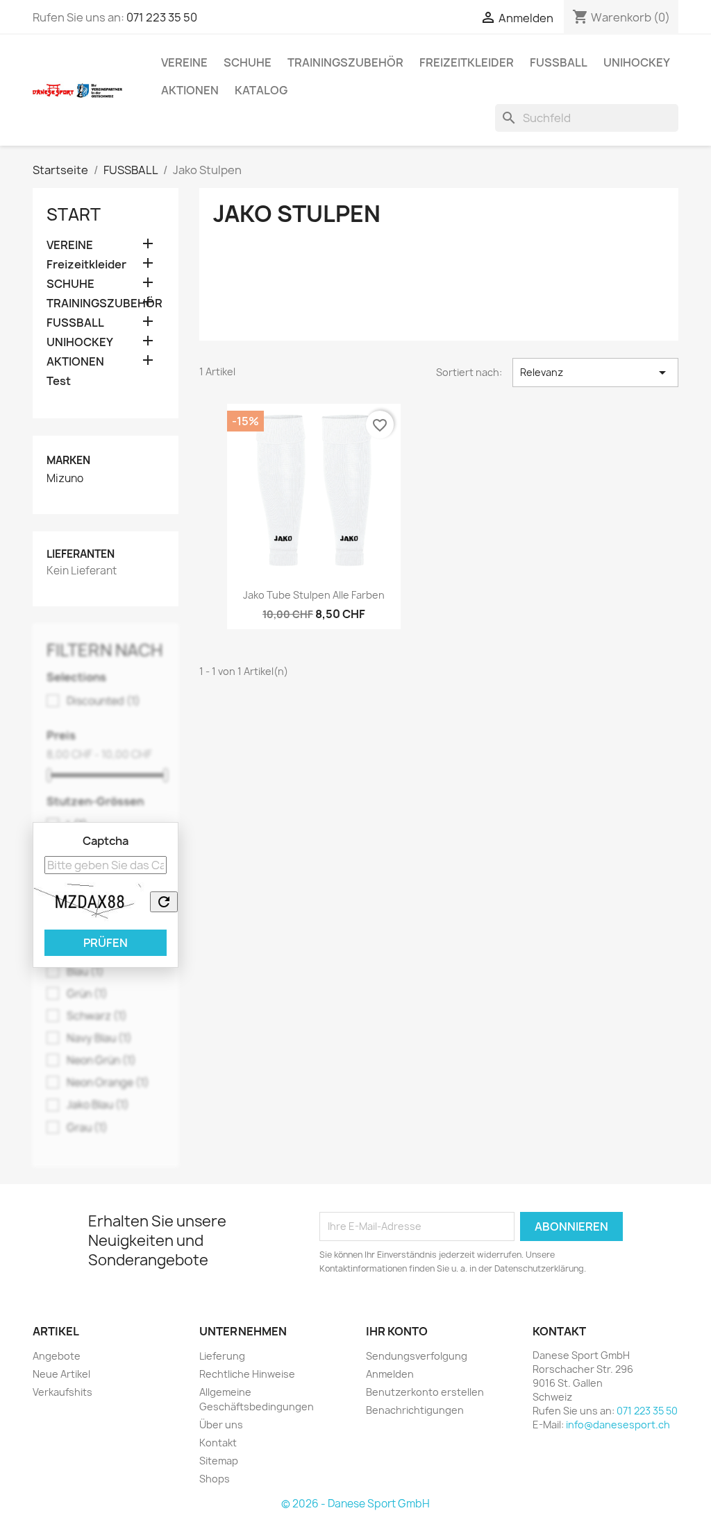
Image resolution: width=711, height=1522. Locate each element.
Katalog (261, 90)
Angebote (57, 1355)
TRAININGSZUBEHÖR (345, 62)
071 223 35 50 (161, 17)
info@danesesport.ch (618, 1424)
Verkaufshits (62, 1392)
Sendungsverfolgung (416, 1355)
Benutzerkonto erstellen (425, 1392)
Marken (68, 460)
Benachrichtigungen (415, 1410)
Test (59, 381)
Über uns (221, 1424)
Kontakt (218, 1442)
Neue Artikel (61, 1373)
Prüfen (105, 942)
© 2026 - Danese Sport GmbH (355, 1503)
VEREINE (184, 62)
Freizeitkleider (466, 62)
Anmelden (390, 1373)
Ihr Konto (397, 1331)
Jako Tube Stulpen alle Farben (314, 594)
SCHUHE (247, 62)
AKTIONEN (190, 90)
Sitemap (218, 1460)
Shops (214, 1478)
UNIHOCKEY (636, 62)
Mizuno (65, 479)
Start (74, 214)
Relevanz (595, 372)
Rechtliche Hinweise (247, 1373)
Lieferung (222, 1355)
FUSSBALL (558, 62)
